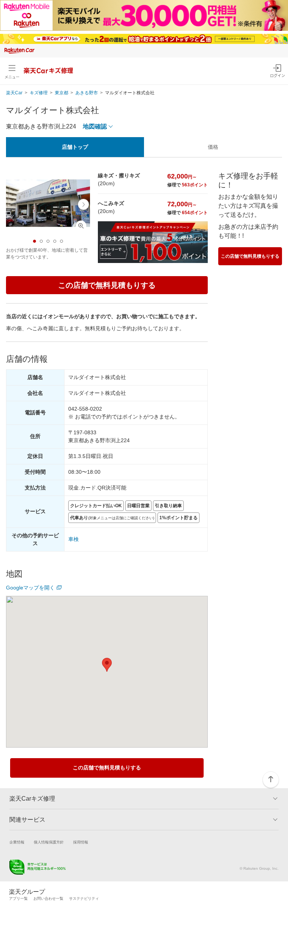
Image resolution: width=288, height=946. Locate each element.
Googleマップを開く (30, 588)
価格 (213, 147)
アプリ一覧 (18, 898)
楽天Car (14, 92)
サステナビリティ (84, 898)
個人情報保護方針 (49, 842)
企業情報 (16, 842)
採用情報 (80, 842)
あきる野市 (86, 92)
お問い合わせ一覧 (48, 898)
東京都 (61, 92)
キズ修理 (39, 92)
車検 (73, 539)
